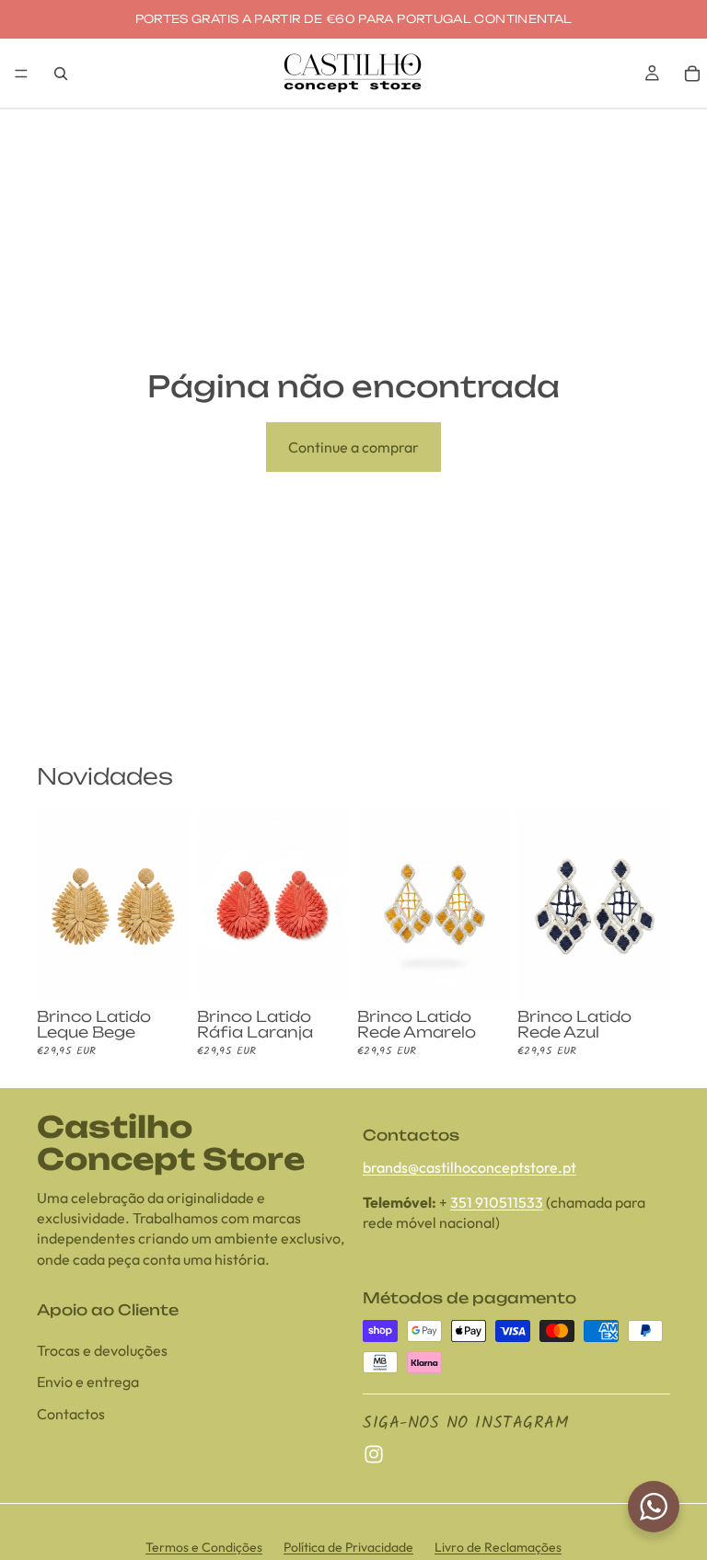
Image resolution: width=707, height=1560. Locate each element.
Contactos (71, 1414)
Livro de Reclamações (498, 1547)
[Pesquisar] (61, 73)
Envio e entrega (88, 1381)
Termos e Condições (203, 1547)
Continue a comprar (353, 447)
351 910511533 (496, 1202)
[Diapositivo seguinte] (169, 906)
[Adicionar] (161, 973)
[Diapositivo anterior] (57, 906)
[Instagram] (374, 1454)
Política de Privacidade (348, 1547)
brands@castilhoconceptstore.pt (469, 1166)
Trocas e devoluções (102, 1350)
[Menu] (21, 73)
